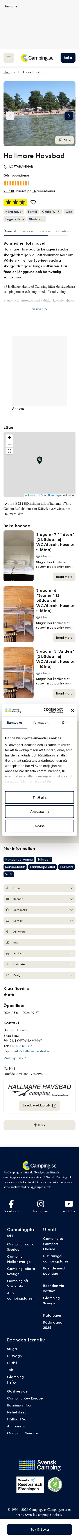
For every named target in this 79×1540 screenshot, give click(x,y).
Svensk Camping (36, 1514)
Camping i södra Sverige (21, 1271)
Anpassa (37, 811)
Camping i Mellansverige (19, 1259)
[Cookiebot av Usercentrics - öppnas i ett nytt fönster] (46, 710)
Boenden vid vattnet (53, 1288)
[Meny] (9, 57)
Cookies (56, 1514)
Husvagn (14, 1356)
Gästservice (17, 1391)
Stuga (12, 1349)
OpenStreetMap (50, 495)
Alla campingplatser (20, 1295)
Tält (10, 1370)
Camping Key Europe (25, 1398)
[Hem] (37, 58)
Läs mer (36, 309)
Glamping (15, 1377)
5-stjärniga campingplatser (56, 1258)
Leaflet (31, 495)
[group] (39, 113)
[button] (69, 115)
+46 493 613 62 (21, 1045)
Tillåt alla (39, 797)
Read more (64, 576)
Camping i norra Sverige (20, 1246)
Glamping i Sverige (52, 1300)
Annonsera (16, 1426)
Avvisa (39, 826)
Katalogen (52, 1315)
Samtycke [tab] (14, 722)
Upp (41, 1125)
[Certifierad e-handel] (55, 1484)
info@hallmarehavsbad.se (32, 1051)
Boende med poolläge (54, 1270)
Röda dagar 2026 (53, 1324)
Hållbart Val (17, 1419)
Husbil (12, 1363)
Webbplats (13, 1058)
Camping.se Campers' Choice (53, 1244)
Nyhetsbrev (17, 1412)
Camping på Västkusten (17, 1283)
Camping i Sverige (22, 1433)
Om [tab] (64, 722)
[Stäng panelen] (72, 710)
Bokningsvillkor (19, 1405)
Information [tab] (39, 722)
